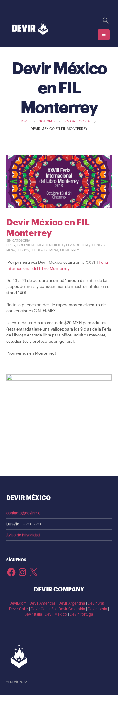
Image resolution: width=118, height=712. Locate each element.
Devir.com (18, 603)
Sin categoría (18, 240)
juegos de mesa (44, 250)
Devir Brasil (97, 603)
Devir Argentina (72, 603)
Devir (10, 245)
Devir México (56, 614)
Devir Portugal (82, 614)
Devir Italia (33, 614)
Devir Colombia (72, 609)
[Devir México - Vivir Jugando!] (29, 28)
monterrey (69, 250)
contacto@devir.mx (23, 513)
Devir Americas (43, 603)
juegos (23, 250)
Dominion (25, 245)
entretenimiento (50, 245)
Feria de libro (77, 245)
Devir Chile (18, 609)
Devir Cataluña (43, 609)
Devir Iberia (97, 609)
